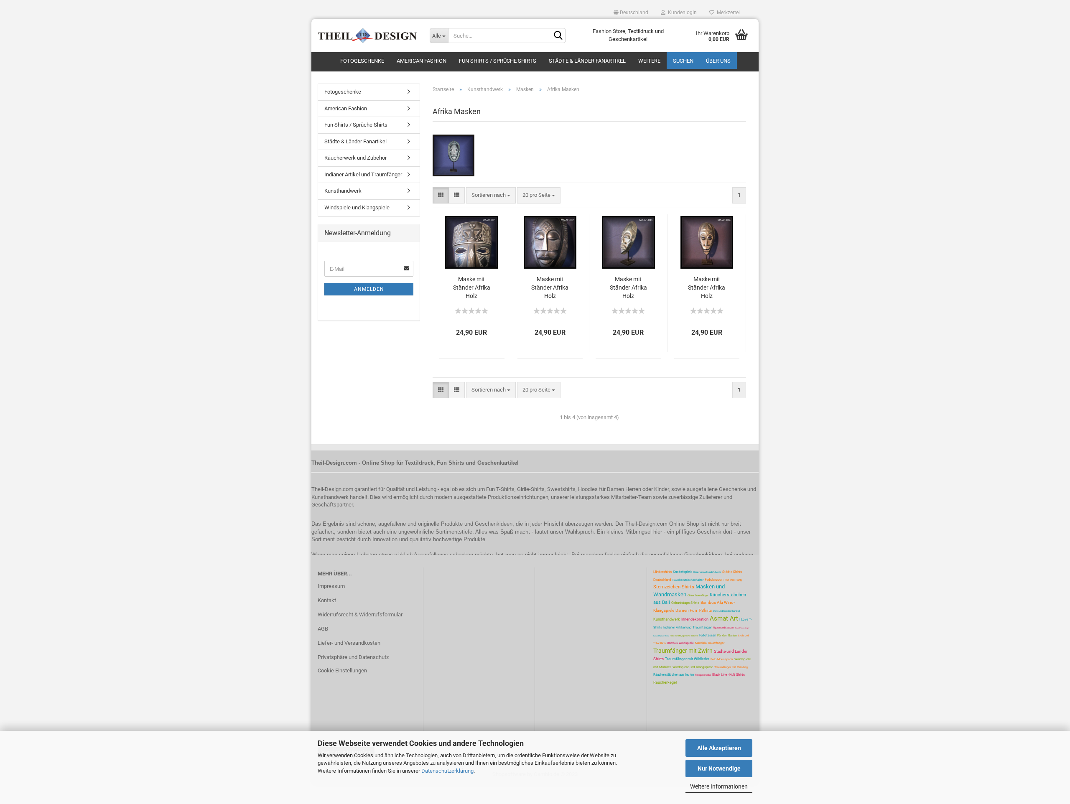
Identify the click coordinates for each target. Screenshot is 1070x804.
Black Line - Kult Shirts (728, 675)
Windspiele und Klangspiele (357, 207)
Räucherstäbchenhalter (688, 580)
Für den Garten (727, 635)
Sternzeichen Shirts (673, 587)
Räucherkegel (665, 682)
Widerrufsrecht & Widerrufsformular (360, 614)
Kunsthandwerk (343, 191)
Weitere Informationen (719, 786)
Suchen (683, 61)
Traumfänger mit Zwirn (683, 650)
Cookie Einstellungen (342, 670)
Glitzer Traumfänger (698, 595)
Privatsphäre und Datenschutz (353, 657)
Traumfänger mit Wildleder (687, 659)
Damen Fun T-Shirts (693, 610)
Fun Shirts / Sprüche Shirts (497, 61)
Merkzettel (727, 12)
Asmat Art (724, 618)
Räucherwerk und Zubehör (355, 158)
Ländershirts (662, 572)
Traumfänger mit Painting (731, 667)
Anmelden (369, 289)
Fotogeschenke (362, 61)
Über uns (718, 61)
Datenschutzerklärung (447, 771)
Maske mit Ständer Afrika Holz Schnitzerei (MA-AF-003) (628, 288)
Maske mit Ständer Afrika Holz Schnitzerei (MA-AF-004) (706, 288)
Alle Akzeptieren (719, 748)
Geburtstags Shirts (685, 603)
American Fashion (421, 61)
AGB (323, 629)
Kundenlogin (681, 12)
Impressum (331, 586)
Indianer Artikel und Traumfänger (363, 174)
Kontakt (327, 600)
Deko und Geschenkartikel (726, 610)
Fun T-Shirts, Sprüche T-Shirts (684, 635)
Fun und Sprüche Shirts (661, 636)
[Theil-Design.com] (367, 35)
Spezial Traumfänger (742, 628)
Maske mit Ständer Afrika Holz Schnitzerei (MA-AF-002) (549, 288)
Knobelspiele (682, 572)
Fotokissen (714, 580)
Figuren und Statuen (723, 627)
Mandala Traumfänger (709, 643)
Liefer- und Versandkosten (349, 643)
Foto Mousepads (722, 659)
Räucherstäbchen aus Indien (673, 675)
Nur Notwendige (719, 768)
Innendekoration (694, 619)
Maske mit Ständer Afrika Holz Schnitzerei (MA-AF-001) (471, 288)
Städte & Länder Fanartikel (587, 61)
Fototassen (707, 635)
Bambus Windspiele (680, 643)
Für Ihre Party (733, 580)
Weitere (649, 61)
